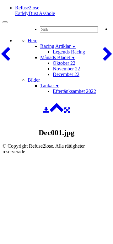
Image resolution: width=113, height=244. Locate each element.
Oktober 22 (64, 63)
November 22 (66, 68)
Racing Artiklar (58, 46)
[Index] (56, 110)
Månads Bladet (57, 57)
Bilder (34, 80)
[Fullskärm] (67, 110)
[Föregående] (5, 54)
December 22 (66, 74)
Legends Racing (69, 51)
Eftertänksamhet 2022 (74, 91)
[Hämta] (46, 110)
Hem (32, 40)
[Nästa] (107, 54)
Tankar (49, 85)
